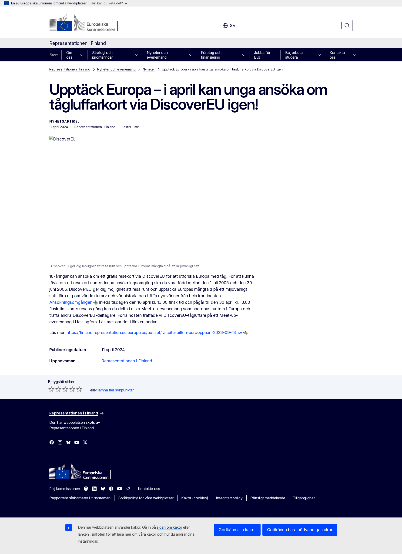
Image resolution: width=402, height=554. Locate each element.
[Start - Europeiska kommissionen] (86, 23)
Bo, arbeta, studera (294, 55)
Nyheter (149, 69)
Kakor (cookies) (194, 498)
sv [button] (232, 25)
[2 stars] (55, 389)
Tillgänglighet (304, 498)
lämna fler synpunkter (116, 390)
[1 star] (51, 389)
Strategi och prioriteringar (102, 55)
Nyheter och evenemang (157, 55)
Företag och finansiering (211, 55)
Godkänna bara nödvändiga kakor (299, 529)
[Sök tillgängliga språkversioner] (95, 302)
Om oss (69, 55)
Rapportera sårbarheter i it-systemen (80, 498)
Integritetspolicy (229, 498)
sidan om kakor (169, 527)
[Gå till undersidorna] (83, 54)
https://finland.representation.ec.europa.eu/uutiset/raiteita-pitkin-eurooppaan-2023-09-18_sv (154, 332)
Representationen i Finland (69, 69)
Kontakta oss (337, 55)
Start (54, 55)
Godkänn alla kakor (237, 529)
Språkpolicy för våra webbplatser (146, 498)
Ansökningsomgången (70, 302)
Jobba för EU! (262, 55)
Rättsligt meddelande (267, 498)
